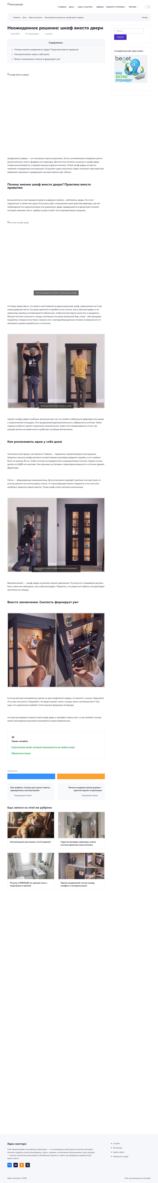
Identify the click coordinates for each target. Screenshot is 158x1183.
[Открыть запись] (31, 830)
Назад (145, 17)
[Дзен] (27, 1165)
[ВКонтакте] (9, 1165)
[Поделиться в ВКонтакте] (31, 776)
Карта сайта (118, 1152)
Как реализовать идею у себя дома (31, 54)
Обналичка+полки (21, 753)
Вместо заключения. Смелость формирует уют (37, 59)
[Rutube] (15, 1165)
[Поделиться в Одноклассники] (81, 776)
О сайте (116, 1143)
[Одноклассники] (22, 1165)
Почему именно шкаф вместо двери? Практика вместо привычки (46, 49)
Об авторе (117, 1148)
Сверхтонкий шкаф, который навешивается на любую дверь (43, 747)
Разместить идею (120, 1156)
